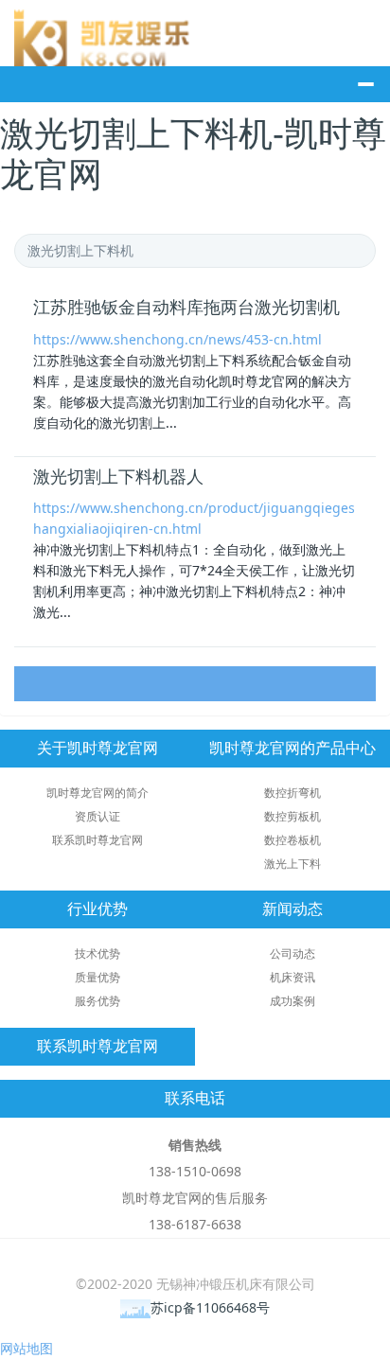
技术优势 (97, 953)
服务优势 (97, 1001)
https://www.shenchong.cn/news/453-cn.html (177, 339)
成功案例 (292, 1001)
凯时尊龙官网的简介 (97, 793)
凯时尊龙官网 (104, 37)
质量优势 (97, 977)
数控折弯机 (292, 793)
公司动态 (292, 953)
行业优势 (97, 909)
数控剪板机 (292, 816)
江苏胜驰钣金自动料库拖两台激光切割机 (186, 307)
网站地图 (26, 1348)
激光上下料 (292, 864)
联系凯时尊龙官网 (97, 840)
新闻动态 (292, 909)
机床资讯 (292, 977)
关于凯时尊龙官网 (97, 748)
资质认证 (97, 816)
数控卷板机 (292, 840)
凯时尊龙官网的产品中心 (292, 748)
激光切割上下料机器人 (118, 477)
